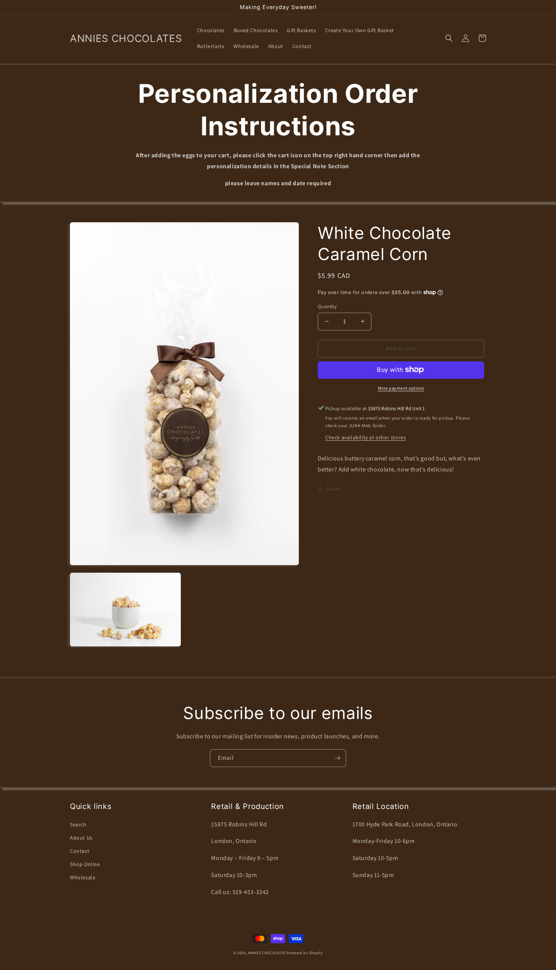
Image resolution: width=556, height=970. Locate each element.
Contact (79, 851)
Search (78, 824)
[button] (449, 38)
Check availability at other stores (365, 437)
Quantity (327, 306)
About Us (81, 837)
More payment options (401, 387)
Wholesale (82, 877)
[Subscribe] (337, 758)
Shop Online (85, 864)
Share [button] (333, 488)
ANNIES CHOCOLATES (267, 952)
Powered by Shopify (305, 952)
